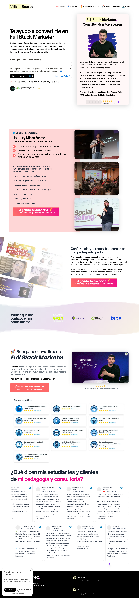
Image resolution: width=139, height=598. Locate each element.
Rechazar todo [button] (23, 590)
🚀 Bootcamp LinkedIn (111, 6)
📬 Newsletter (72, 6)
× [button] (30, 570)
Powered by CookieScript (17, 594)
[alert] (17, 582)
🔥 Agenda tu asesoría (90, 6)
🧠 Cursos (60, 6)
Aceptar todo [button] (10, 590)
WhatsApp (82, 577)
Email (80, 589)
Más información (9, 586)
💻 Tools (126, 6)
